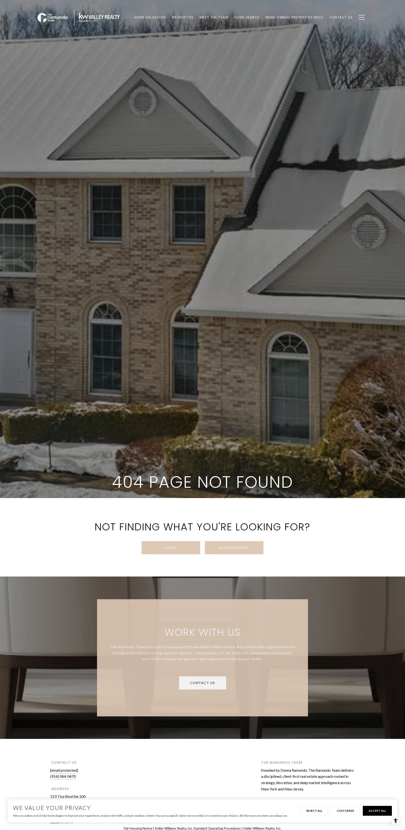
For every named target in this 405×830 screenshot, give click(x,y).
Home (170, 548)
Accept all (377, 810)
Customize (345, 810)
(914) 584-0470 (63, 776)
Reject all (314, 810)
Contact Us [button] (202, 683)
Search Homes (234, 548)
